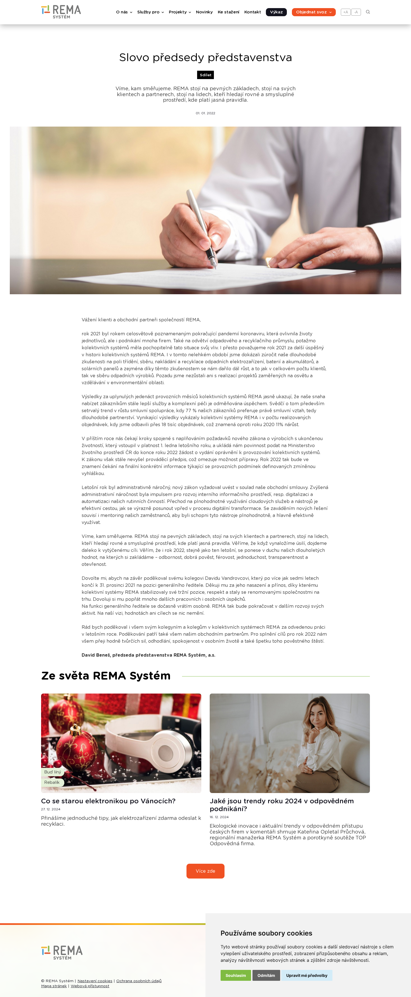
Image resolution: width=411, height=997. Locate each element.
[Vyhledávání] (368, 12)
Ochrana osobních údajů (139, 981)
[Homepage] (61, 17)
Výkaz (276, 12)
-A (356, 12)
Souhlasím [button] (236, 975)
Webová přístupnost (90, 986)
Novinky (204, 12)
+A (345, 12)
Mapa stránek (54, 986)
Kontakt (252, 12)
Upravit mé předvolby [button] (306, 975)
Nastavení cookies (94, 981)
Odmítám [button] (266, 975)
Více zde (205, 871)
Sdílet (205, 75)
